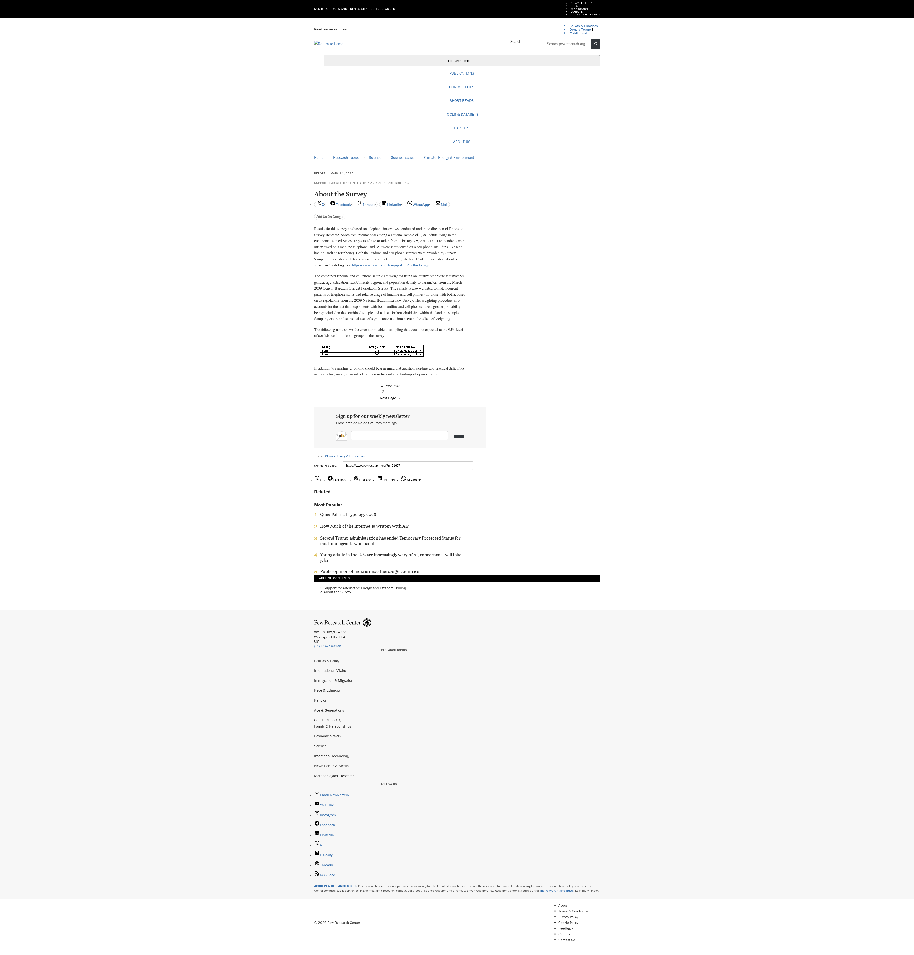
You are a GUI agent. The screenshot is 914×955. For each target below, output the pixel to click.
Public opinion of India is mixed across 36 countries (369, 571)
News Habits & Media (331, 765)
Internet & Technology (331, 756)
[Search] (595, 44)
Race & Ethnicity (327, 690)
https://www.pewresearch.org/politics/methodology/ (390, 264)
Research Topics (460, 61)
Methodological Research (334, 775)
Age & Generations (329, 710)
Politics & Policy (326, 660)
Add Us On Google (329, 216)
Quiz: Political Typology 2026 (348, 514)
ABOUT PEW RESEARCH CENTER (336, 886)
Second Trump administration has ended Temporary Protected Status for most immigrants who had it (390, 540)
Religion (320, 700)
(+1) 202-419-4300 (327, 646)
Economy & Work (327, 736)
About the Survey (337, 592)
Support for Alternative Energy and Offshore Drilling (361, 183)
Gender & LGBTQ (327, 720)
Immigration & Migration (333, 680)
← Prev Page (390, 385)
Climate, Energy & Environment (345, 456)
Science (320, 746)
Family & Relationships (332, 726)
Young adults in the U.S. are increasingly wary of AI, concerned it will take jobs (390, 557)
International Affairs (330, 670)
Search (515, 41)
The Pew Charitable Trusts (557, 891)
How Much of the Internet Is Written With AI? (364, 526)
